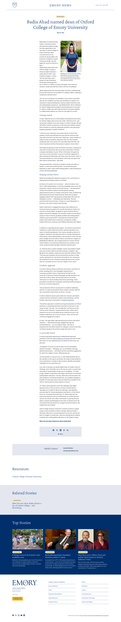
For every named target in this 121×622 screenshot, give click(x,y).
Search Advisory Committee (61, 338)
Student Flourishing (68, 300)
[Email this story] (67, 430)
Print (61, 434)
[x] (16, 615)
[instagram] (18, 615)
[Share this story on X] (57, 430)
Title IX (86, 615)
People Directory (53, 602)
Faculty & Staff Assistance (55, 594)
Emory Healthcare (53, 586)
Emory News (60, 5)
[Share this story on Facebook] (53, 430)
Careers (84, 590)
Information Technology (88, 598)
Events (50, 590)
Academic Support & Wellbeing (57, 582)
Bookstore (84, 586)
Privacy (81, 615)
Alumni (83, 582)
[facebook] (13, 615)
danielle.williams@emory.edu (70, 450)
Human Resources (86, 594)
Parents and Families (87, 602)
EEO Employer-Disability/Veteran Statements (98, 615)
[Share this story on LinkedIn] (60, 430)
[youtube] (21, 615)
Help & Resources (53, 598)
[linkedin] (24, 615)
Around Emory (60, 16)
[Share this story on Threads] (64, 430)
